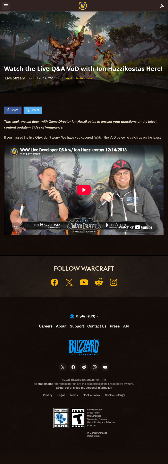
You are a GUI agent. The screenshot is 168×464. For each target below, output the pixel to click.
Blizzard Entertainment (77, 78)
